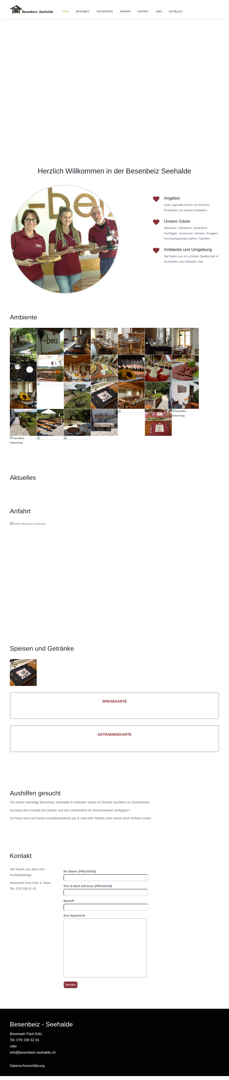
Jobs (159, 11)
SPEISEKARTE (114, 701)
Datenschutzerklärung (27, 1066)
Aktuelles (175, 11)
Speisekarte (104, 11)
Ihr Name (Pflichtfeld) (80, 871)
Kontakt (143, 11)
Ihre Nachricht (74, 915)
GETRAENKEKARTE (114, 734)
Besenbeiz (82, 11)
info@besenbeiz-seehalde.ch (33, 1052)
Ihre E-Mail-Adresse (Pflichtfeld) (88, 886)
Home (65, 11)
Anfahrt (125, 11)
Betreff (69, 901)
